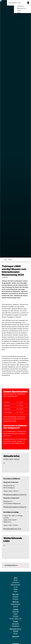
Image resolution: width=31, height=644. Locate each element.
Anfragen (15, 616)
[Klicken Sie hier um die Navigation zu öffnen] (28, 3)
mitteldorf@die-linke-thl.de (13, 529)
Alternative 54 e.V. (15, 629)
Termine (15, 631)
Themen (15, 621)
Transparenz (20, 6)
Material (15, 606)
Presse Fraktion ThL (15, 618)
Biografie (15, 596)
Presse (19, 12)
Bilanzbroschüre (21, 8)
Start (5, 259)
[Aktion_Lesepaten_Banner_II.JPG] (15, 550)
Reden (15, 614)
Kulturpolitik (15, 624)
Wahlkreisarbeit (15, 604)
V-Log (19, 10)
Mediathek (15, 611)
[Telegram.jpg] (15, 466)
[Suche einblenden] (24, 3)
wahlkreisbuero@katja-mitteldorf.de (15, 494)
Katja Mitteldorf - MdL (15, 2)
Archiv (15, 591)
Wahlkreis (15, 602)
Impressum (15, 636)
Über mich (15, 594)
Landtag (15, 609)
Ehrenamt (15, 599)
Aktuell (10, 259)
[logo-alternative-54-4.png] (15, 565)
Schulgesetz (15, 626)
